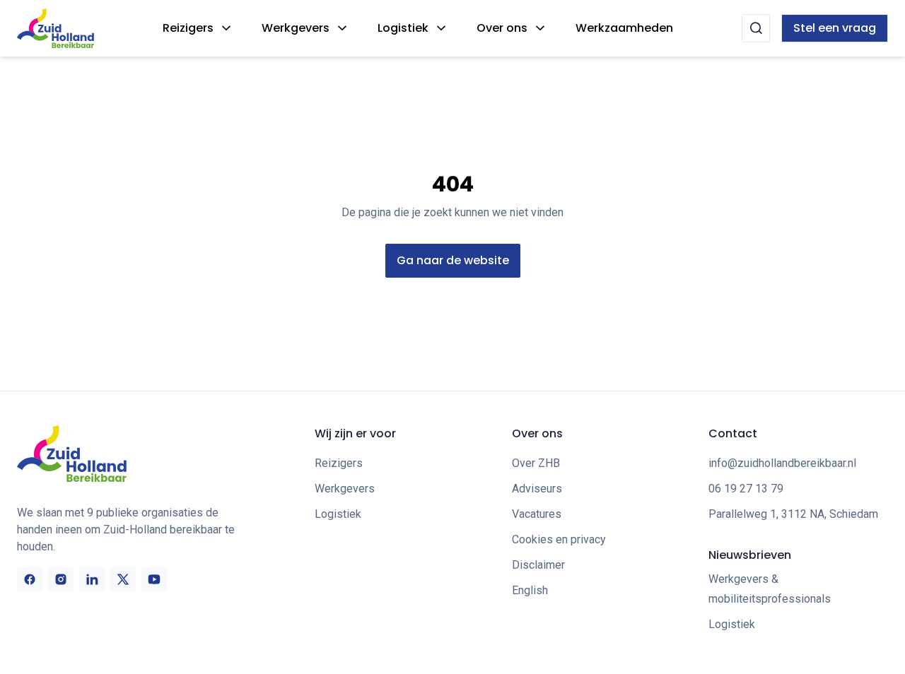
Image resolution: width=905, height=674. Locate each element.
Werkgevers (295, 28)
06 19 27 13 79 (745, 488)
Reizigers (188, 28)
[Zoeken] (756, 28)
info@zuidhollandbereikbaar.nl (782, 463)
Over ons (502, 28)
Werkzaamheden (624, 28)
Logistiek (403, 28)
